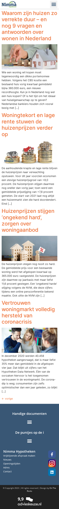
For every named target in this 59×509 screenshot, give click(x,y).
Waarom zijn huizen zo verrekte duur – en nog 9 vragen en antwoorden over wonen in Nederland (29, 26)
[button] (53, 4)
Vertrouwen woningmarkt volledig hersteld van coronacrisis (28, 312)
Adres (6, 467)
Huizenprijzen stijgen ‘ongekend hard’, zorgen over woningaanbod (28, 220)
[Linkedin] (52, 472)
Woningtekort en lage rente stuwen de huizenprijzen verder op (28, 124)
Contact (7, 471)
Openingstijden (11, 463)
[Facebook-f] (52, 454)
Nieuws (7, 459)
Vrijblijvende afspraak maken (19, 455)
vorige (7, 398)
